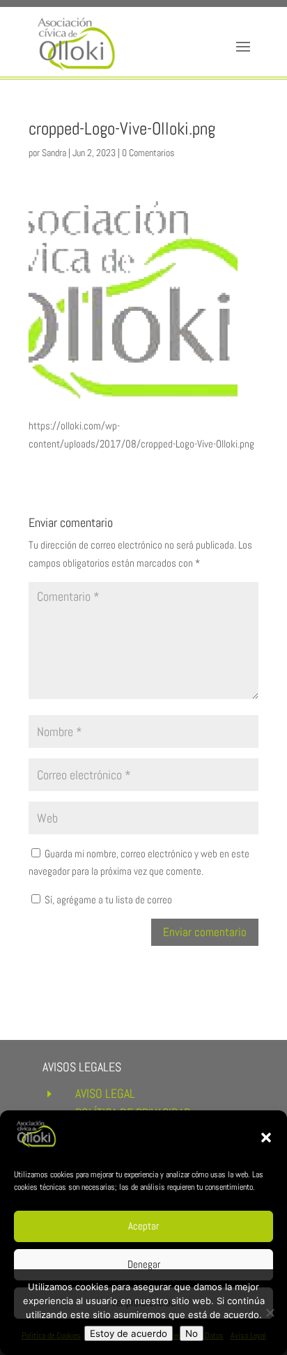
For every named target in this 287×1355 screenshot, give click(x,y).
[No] (270, 1312)
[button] (266, 1138)
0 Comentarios (148, 152)
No (191, 1333)
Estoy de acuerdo (128, 1333)
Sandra (54, 152)
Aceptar (143, 1225)
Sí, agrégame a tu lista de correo (107, 899)
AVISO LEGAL (105, 1093)
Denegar (143, 1264)
